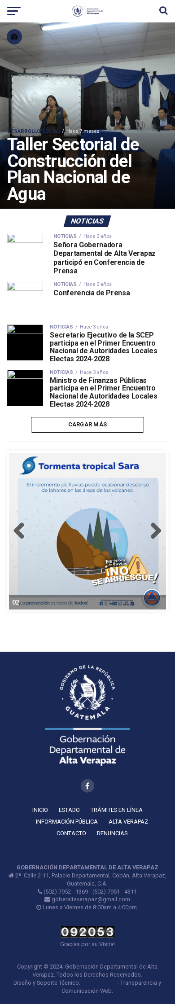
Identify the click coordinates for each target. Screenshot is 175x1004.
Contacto (71, 833)
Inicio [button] (40, 810)
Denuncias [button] (112, 833)
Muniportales (99, 982)
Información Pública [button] (67, 821)
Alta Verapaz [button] (128, 821)
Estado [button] (69, 810)
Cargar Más (87, 424)
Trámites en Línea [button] (117, 810)
